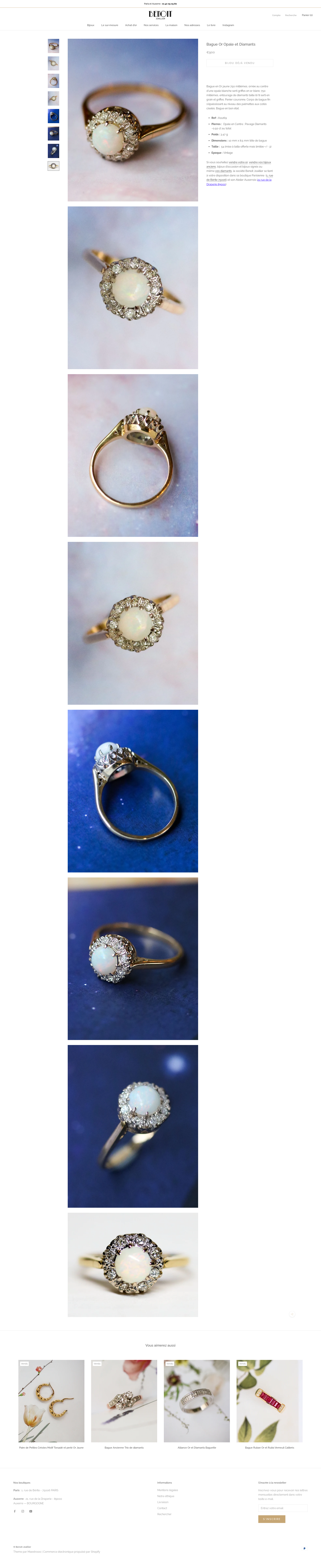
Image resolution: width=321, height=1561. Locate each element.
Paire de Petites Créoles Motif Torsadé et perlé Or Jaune (51, 1447)
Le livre (211, 25)
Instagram (228, 25)
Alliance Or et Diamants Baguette (197, 1447)
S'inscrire (272, 1519)
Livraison (162, 1502)
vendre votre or (238, 162)
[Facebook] (14, 1511)
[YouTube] (30, 1511)
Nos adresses (192, 25)
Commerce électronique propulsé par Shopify (71, 1551)
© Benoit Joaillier (22, 1547)
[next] (310, 1403)
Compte (276, 15)
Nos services (151, 25)
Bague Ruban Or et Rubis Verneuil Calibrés (269, 1447)
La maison (171, 25)
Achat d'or (131, 25)
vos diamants (223, 171)
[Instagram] (22, 1511)
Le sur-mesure (109, 25)
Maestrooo (34, 1551)
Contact (162, 1508)
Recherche (291, 15)
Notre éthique (165, 1496)
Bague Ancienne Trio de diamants (124, 1447)
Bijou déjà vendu (240, 63)
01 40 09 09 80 (169, 4)
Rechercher (164, 1514)
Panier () (307, 15)
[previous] (10, 1403)
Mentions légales (167, 1490)
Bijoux (90, 25)
